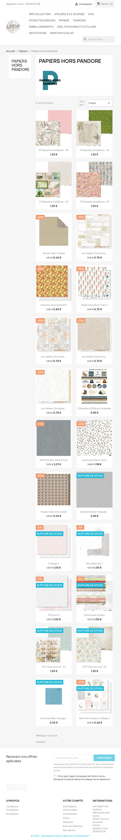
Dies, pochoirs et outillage (76, 26)
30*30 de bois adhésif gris (54, 460)
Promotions (12, 813)
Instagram (23, 787)
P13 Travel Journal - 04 (54, 666)
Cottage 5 (53, 563)
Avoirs (66, 817)
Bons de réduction (73, 826)
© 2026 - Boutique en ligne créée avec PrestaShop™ (60, 835)
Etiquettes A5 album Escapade (94, 408)
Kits (91, 14)
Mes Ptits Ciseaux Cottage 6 (94, 718)
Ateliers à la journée (69, 14)
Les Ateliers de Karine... (94, 253)
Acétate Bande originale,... (94, 511)
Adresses (68, 822)
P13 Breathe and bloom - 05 (53, 201)
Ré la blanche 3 (94, 563)
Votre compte (73, 800)
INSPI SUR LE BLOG (62, 33)
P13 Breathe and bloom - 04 (94, 150)
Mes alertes (69, 830)
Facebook (9, 787)
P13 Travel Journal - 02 (94, 666)
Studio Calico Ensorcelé (53, 511)
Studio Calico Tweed (54, 253)
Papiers (64, 20)
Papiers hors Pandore (21, 65)
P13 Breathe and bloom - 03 (94, 201)
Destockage (38, 33)
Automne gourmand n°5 (53, 304)
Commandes (70, 813)
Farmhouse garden (94, 615)
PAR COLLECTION (40, 14)
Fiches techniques (42, 20)
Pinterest (16, 787)
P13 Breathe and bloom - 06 (53, 150)
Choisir (99, 103)
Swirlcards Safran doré (94, 460)
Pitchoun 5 (53, 615)
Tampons (79, 20)
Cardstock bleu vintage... (53, 718)
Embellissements (41, 26)
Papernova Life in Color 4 (94, 304)
